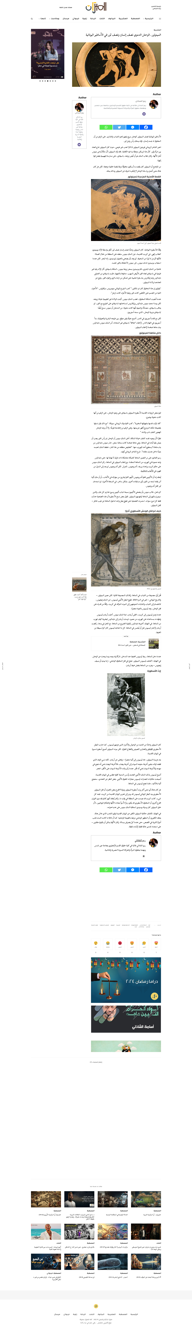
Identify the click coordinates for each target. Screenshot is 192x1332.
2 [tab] (52, 81)
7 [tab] (40, 81)
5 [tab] (45, 81)
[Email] (144, 114)
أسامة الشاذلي (143, 925)
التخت (158, 1243)
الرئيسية (118, 925)
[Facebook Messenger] (132, 127)
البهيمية (103, 156)
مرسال (57, 1315)
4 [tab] (47, 81)
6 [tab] (42, 81)
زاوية (75, 1315)
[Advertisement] (126, 897)
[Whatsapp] (106, 127)
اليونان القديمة (94, 925)
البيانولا (101, 1315)
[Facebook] (146, 127)
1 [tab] (55, 81)
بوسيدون (95, 250)
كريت (136, 927)
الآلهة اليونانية (134, 925)
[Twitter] (119, 127)
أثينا (149, 925)
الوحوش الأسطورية (104, 925)
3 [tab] (50, 81)
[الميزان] (96, 7)
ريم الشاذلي (79, 113)
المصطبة (133, 642)
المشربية (157, 30)
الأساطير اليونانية (126, 925)
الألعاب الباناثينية (147, 471)
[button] (126, 1029)
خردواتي (50, 1273)
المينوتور (113, 925)
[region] (126, 1029)
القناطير (150, 749)
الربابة (83, 1315)
